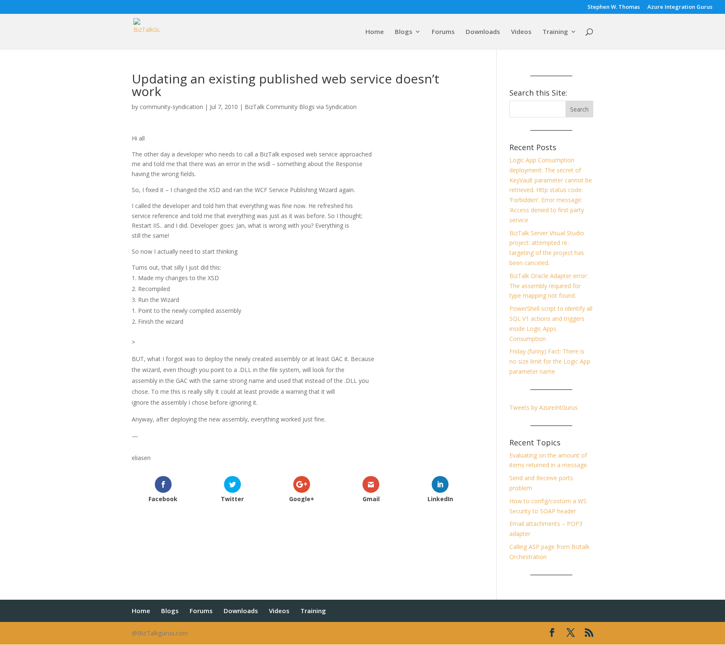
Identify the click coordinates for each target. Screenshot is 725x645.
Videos (521, 32)
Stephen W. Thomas (613, 7)
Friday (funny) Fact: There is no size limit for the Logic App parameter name (549, 361)
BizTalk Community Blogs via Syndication (301, 107)
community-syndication (171, 107)
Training (555, 32)
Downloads (483, 32)
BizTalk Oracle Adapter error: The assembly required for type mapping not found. (548, 286)
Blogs (403, 32)
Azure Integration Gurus (679, 7)
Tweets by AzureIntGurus (543, 407)
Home (374, 32)
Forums (443, 32)
